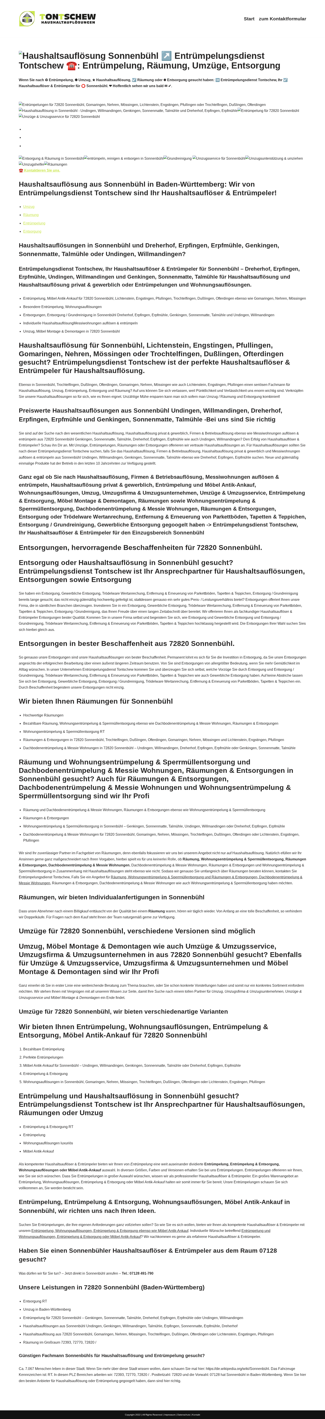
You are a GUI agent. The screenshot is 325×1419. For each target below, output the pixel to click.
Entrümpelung (34, 223)
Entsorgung (32, 231)
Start (249, 18)
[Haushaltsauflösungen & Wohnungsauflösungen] (57, 19)
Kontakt (196, 1414)
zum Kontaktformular (282, 18)
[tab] (164, 129)
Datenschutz (183, 1414)
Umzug (28, 207)
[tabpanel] (162, 164)
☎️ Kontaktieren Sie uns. (39, 170)
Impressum (169, 1414)
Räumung (31, 215)
